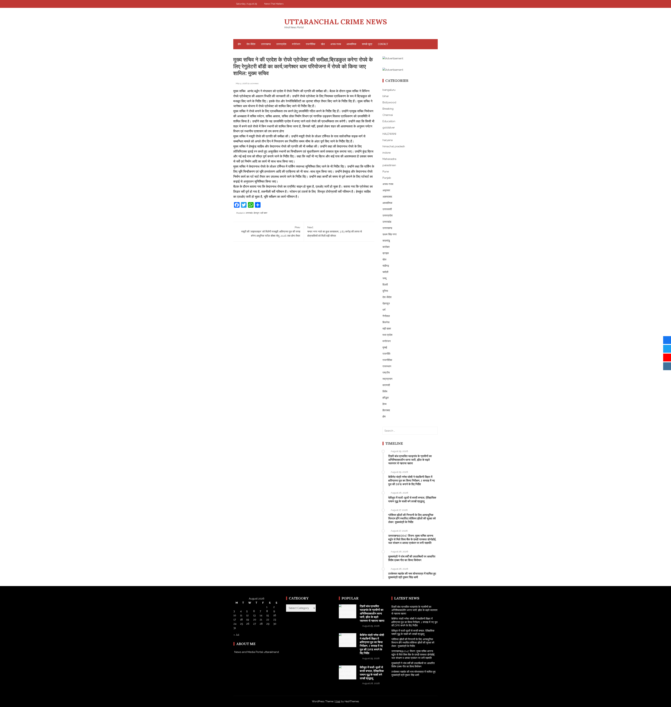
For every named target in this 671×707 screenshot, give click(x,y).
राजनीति (386, 353)
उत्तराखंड (249, 213)
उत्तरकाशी (387, 209)
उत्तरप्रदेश (281, 44)
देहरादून (256, 213)
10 (234, 615)
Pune (386, 171)
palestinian (389, 165)
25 (241, 623)
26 (247, 623)
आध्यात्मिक (351, 44)
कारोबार (386, 247)
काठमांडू (386, 240)
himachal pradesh (394, 146)
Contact (383, 44)
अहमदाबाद (387, 196)
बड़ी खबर (263, 213)
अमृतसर (386, 190)
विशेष (385, 391)
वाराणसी (386, 385)
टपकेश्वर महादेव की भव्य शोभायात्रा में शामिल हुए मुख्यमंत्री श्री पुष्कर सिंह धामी (412, 575)
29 (267, 623)
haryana (388, 140)
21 (261, 619)
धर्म (384, 309)
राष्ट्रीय (386, 372)
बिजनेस (386, 322)
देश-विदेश (251, 44)
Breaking (388, 108)
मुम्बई (385, 347)
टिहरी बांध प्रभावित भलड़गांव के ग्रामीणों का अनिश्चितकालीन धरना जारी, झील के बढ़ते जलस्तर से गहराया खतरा (410, 459)
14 (261, 615)
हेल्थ (385, 404)
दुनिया (385, 291)
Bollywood (389, 102)
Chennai (388, 115)
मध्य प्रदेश (387, 334)
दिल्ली (385, 284)
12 (247, 615)
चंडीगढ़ (386, 265)
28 (261, 623)
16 (274, 615)
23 (274, 619)
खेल (323, 44)
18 (241, 619)
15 (267, 615)
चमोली (385, 272)
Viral (337, 701)
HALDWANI (389, 133)
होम (239, 44)
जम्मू (385, 278)
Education (389, 121)
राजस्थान (387, 366)
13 (254, 615)
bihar (386, 96)
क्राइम (386, 253)
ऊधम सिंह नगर (390, 234)
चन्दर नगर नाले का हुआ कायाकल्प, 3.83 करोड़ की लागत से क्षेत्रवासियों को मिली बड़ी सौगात (334, 231)
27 (254, 623)
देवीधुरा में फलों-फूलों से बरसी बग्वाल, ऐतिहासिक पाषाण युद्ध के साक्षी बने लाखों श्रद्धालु (412, 499)
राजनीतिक (310, 44)
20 (254, 619)
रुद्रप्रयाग (387, 378)
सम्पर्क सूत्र (367, 44)
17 (234, 619)
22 (267, 619)
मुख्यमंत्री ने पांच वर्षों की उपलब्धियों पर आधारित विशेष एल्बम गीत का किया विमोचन (411, 558)
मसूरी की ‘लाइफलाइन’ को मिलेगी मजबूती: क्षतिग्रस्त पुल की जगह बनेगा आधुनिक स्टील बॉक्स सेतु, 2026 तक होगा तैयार (270, 231)
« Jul (236, 634)
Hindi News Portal (294, 27)
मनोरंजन (296, 44)
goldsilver (389, 127)
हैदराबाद (386, 410)
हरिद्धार (386, 397)
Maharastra (389, 159)
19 (247, 619)
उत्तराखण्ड (266, 44)
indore (387, 152)
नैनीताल (386, 316)
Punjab (387, 177)
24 (234, 623)
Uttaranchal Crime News (335, 21)
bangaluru (389, 89)
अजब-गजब (335, 44)
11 (241, 615)
